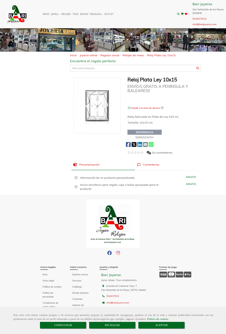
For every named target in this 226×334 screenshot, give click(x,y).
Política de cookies (157, 319)
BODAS (84, 14)
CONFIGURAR (63, 325)
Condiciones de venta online (50, 305)
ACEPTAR (161, 325)
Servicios (76, 280)
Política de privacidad (48, 295)
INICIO (46, 14)
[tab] (103, 164)
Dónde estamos (80, 293)
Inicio (45, 274)
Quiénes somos (80, 274)
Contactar (77, 299)
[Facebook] (109, 253)
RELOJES (66, 14)
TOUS (75, 14)
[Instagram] (118, 253)
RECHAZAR (112, 325)
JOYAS (54, 14)
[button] (145, 107)
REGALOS (95, 14)
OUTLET (109, 14)
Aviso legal (48, 280)
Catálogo (77, 286)
